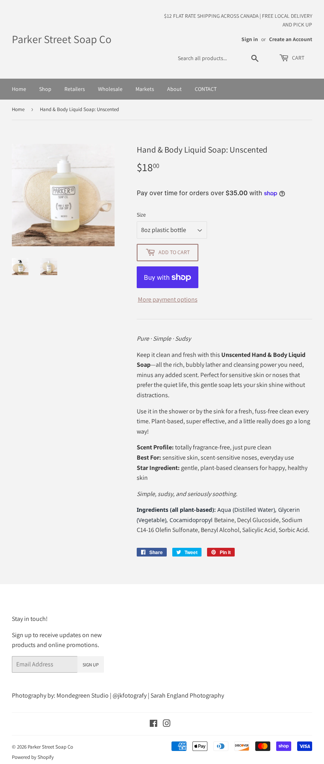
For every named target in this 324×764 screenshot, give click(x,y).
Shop (45, 88)
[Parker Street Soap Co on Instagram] (167, 724)
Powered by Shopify (33, 757)
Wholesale (110, 88)
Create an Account (290, 39)
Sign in (249, 39)
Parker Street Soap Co (61, 39)
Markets (145, 88)
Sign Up (91, 665)
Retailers (74, 88)
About (174, 88)
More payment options (168, 299)
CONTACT (206, 88)
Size (141, 214)
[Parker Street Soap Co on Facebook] (153, 724)
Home (19, 88)
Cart (297, 57)
